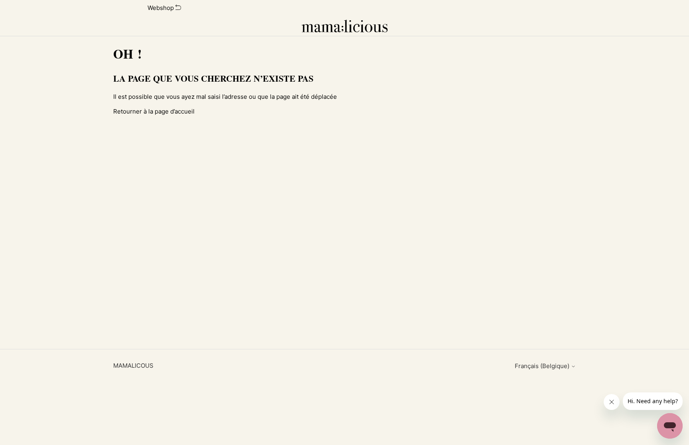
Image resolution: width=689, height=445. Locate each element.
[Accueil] (344, 26)
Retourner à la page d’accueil (154, 111)
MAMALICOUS (133, 365)
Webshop (161, 8)
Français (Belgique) (543, 366)
